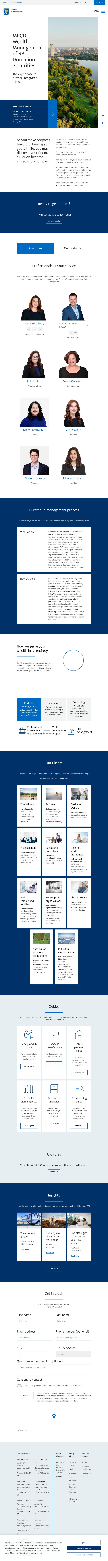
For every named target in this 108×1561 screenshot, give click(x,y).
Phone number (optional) (72, 1331)
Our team (35, 248)
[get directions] (54, 1416)
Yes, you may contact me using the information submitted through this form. (53, 1386)
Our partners (72, 248)
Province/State (65, 1348)
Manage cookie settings (84, 1555)
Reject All (83, 1543)
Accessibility (73, 1473)
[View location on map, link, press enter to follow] (54, 1419)
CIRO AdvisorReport (73, 1479)
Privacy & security (72, 1463)
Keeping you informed (86, 1474)
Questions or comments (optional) (40, 1361)
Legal (71, 1469)
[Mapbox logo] (22, 1430)
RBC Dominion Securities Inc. (14, 3)
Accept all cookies (84, 1548)
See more (54, 1269)
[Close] (104, 1540)
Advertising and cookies (73, 1500)
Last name (63, 1315)
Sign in (84, 1462)
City (19, 1348)
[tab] (29, 709)
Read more (54, 1172)
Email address (26, 1331)
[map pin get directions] (54, 1416)
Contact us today (54, 221)
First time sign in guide (86, 1468)
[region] (54, 1419)
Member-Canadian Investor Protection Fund (72, 1489)
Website (59, 1477)
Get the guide (29, 1066)
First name (24, 1315)
